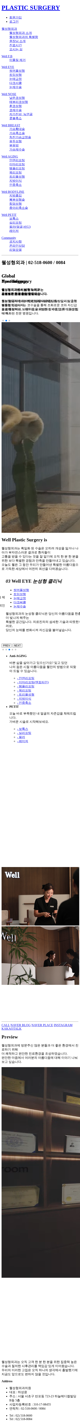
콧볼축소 (15, 118)
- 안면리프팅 (25, 678)
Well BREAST (11, 125)
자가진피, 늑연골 (21, 114)
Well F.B (7, 56)
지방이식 (15, 180)
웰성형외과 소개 (20, 33)
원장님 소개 (17, 41)
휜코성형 (15, 106)
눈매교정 (15, 79)
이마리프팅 (17, 164)
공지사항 (15, 241)
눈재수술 (15, 87)
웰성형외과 (9, 28)
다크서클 (15, 83)
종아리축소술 (18, 207)
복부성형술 (17, 199)
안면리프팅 (17, 160)
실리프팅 (15, 222)
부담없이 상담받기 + (16, 864)
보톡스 (14, 218)
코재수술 (15, 110)
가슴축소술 (17, 133)
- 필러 (21, 737)
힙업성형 (15, 203)
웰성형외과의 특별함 (23, 37)
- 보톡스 (22, 729)
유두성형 (15, 141)
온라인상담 (17, 245)
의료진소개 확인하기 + (17, 792)
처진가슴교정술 (20, 137)
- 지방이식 (24, 698)
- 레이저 (22, 741)
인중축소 (15, 184)
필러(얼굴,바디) (20, 226)
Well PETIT (9, 214)
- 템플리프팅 (25, 686)
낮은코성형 (17, 97)
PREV (6, 645)
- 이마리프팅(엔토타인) (33, 682)
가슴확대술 (17, 129)
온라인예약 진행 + (14, 1009)
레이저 (14, 230)
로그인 (14, 21)
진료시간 (15, 45)
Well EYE (8, 67)
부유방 (14, 145)
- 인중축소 (24, 702)
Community (9, 237)
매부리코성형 (18, 102)
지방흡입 (15, 195)
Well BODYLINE (13, 191)
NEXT (17, 645)
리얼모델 (15, 249)
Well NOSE (9, 94)
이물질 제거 (17, 60)
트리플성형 (17, 176)
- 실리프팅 (24, 733)
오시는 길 (16, 49)
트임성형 (15, 74)
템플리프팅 (17, 168)
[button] (3, 320)
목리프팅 (15, 172)
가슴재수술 (17, 149)
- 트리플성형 (25, 694)
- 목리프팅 (24, 690)
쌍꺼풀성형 (17, 70)
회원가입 (15, 17)
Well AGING (10, 156)
